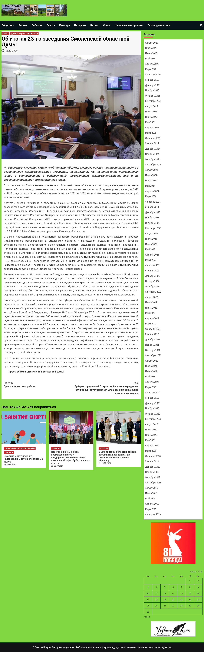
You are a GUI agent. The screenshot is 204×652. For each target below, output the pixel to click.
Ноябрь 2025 (152, 90)
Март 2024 (150, 196)
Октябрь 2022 (152, 286)
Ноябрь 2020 (152, 408)
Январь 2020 (152, 461)
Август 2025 (151, 106)
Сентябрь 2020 (153, 419)
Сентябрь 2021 (153, 355)
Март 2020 (150, 450)
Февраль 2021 (153, 392)
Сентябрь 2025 (153, 101)
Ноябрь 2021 (152, 344)
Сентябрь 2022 (153, 291)
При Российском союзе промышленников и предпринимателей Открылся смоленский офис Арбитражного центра (70, 457)
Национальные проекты (129, 25)
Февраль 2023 (153, 265)
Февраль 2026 (153, 74)
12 (165, 593)
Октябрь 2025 (152, 95)
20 (173, 599)
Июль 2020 (151, 429)
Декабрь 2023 (152, 212)
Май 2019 (150, 498)
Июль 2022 (151, 302)
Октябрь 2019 (152, 477)
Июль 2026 (151, 48)
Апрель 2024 (152, 191)
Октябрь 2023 (152, 223)
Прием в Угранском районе (19, 384)
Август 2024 (151, 170)
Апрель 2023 (152, 254)
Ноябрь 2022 (152, 281)
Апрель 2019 (152, 503)
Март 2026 (150, 69)
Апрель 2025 (152, 127)
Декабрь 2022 (152, 276)
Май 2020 (150, 440)
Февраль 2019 (153, 514)
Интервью (80, 25)
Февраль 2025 (153, 138)
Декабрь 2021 (152, 339)
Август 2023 (151, 233)
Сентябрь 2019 (153, 482)
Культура (64, 25)
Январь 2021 (152, 397)
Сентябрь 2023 (153, 228)
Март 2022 (150, 323)
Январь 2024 (152, 207)
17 (148, 599)
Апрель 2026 (152, 64)
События (37, 25)
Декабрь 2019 (152, 466)
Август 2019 (151, 488)
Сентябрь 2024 (153, 164)
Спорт (106, 25)
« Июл (147, 616)
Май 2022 (150, 313)
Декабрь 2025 (152, 85)
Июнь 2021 (151, 371)
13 (173, 593)
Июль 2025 (151, 111)
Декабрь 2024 (152, 148)
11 (156, 593)
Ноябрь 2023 (152, 217)
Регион (23, 25)
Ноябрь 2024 (152, 154)
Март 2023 (150, 260)
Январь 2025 (152, 143)
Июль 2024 (151, 175)
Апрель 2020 (152, 445)
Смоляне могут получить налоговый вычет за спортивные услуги (23, 459)
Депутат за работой (20, 34)
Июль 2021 (151, 366)
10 (148, 593)
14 (181, 593)
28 (181, 605)
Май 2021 (150, 376)
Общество (7, 25)
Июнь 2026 (151, 53)
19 (165, 599)
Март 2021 (150, 387)
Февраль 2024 (153, 201)
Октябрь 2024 (152, 159)
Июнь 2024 (151, 180)
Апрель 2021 (152, 382)
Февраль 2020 (153, 456)
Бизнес (94, 25)
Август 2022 (151, 297)
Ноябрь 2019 (152, 472)
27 (173, 605)
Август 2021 (151, 360)
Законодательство (159, 25)
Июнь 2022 (151, 307)
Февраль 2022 (153, 329)
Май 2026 (150, 58)
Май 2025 (150, 122)
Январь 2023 (152, 270)
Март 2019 (150, 509)
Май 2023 (150, 249)
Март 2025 (150, 132)
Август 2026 (151, 42)
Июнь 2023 (151, 244)
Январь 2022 (152, 334)
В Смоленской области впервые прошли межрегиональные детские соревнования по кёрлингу (117, 456)
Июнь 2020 (151, 435)
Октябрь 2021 (152, 350)
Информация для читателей (20, 448)
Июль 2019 (151, 493)
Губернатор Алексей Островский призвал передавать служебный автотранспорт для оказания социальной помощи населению (106, 388)
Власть (51, 25)
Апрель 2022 (152, 318)
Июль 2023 (151, 238)
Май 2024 (150, 185)
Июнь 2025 (151, 117)
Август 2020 (151, 424)
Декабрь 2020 (152, 403)
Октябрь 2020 (152, 413)
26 (165, 605)
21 (181, 599)
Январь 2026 (152, 79)
